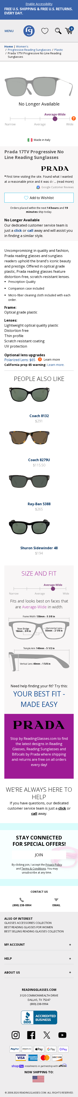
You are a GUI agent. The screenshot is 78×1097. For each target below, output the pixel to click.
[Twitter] (47, 1039)
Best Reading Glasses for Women (28, 927)
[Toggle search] (58, 31)
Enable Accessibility (39, 4)
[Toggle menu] (9, 31)
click (62, 808)
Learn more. (55, 365)
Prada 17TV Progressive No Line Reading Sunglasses (34, 55)
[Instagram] (15, 1039)
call (30, 230)
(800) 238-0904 (21, 905)
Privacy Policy (54, 865)
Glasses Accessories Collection (28, 923)
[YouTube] (62, 1039)
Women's (22, 46)
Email (56, 905)
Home (8, 46)
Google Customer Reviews (57, 187)
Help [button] (8, 958)
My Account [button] (14, 944)
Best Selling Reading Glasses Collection (34, 931)
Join (39, 854)
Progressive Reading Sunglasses (29, 50)
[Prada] (57, 168)
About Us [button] (12, 972)
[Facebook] (31, 1039)
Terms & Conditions (33, 868)
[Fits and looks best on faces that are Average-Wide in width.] (39, 125)
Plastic (58, 50)
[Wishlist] (44, 30)
